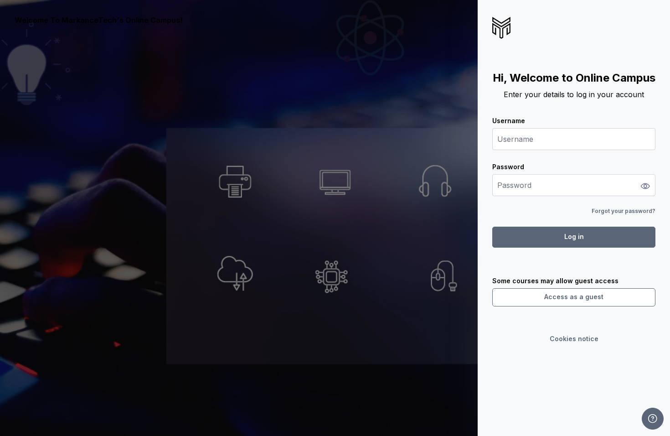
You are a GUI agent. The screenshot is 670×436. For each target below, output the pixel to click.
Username (508, 121)
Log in (574, 236)
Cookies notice (574, 339)
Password (508, 167)
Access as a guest (573, 297)
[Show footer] (653, 419)
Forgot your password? (623, 211)
